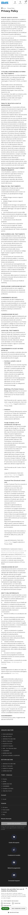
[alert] (14, 901)
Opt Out (15, 475)
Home (4, 8)
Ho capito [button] (5, 908)
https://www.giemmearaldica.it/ (9, 36)
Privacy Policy (9, 404)
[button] (5, 2)
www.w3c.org (18, 688)
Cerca (20, 3)
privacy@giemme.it (15, 99)
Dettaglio (8, 898)
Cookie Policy (14, 673)
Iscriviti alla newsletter (14, 823)
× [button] (26, 888)
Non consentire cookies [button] (18, 908)
